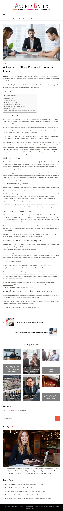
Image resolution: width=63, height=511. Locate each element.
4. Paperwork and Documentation (13, 104)
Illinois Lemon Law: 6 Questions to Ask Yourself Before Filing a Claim (31, 369)
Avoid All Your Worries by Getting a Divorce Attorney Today (20, 110)
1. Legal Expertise (9, 98)
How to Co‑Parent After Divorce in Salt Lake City (19, 488)
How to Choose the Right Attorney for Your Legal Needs (31, 397)
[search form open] (58, 6)
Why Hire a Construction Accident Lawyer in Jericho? (12, 397)
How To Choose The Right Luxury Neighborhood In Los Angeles (23, 494)
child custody (56, 244)
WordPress (34, 508)
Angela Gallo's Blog (18, 506)
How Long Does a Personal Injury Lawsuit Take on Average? (51, 397)
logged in (13, 410)
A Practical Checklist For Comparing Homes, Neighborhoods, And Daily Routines (28, 498)
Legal (4, 63)
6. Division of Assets (10, 108)
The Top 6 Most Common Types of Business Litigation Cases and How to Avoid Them (12, 368)
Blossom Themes (54, 506)
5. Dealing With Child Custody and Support (15, 106)
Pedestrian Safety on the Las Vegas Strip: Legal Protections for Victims (25, 491)
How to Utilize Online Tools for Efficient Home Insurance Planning (24, 484)
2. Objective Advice (10, 100)
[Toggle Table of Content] (33, 95)
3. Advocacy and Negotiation (12, 102)
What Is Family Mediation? (51, 370)
